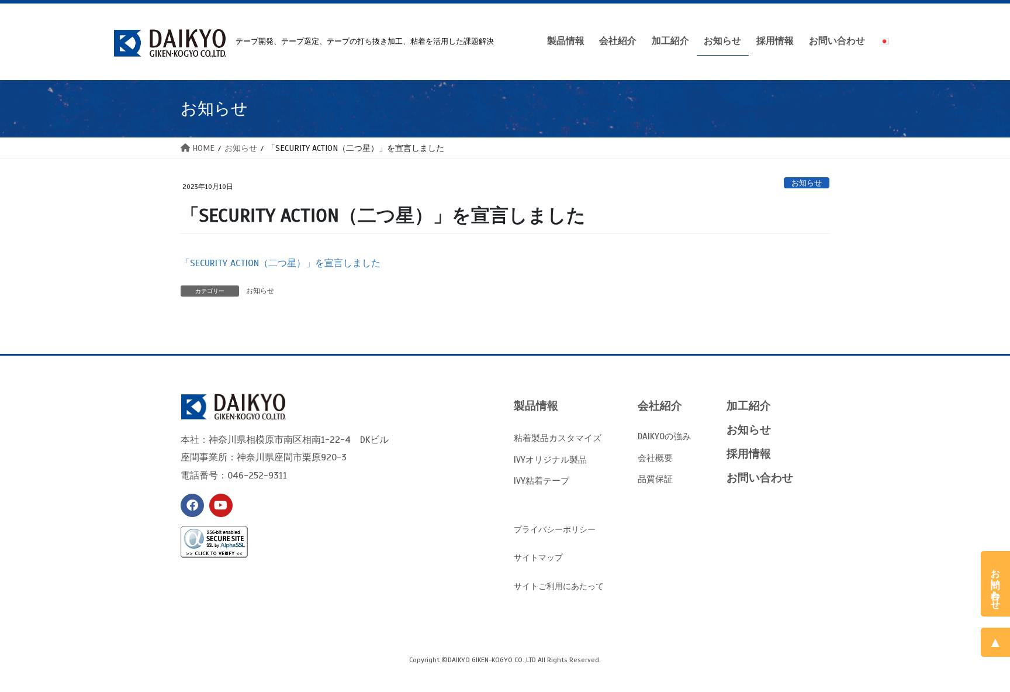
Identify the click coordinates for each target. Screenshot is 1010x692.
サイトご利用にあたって (559, 586)
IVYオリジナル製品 (550, 459)
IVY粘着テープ (541, 480)
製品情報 (536, 405)
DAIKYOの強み (664, 436)
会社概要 (655, 457)
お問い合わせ (760, 477)
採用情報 (749, 453)
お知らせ (806, 183)
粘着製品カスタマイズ (557, 437)
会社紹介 (660, 405)
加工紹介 (749, 405)
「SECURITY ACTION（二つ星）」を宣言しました (281, 263)
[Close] (1000, 560)
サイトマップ (538, 558)
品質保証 (655, 478)
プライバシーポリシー (555, 530)
